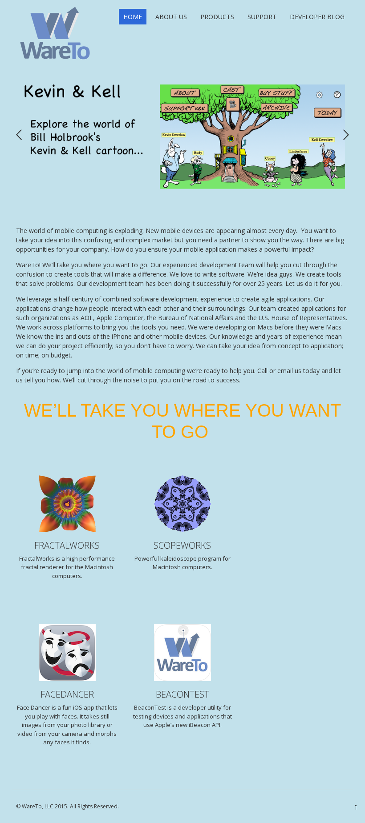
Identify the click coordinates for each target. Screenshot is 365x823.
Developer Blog (317, 16)
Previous (19, 135)
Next (346, 135)
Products (217, 16)
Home (132, 16)
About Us (171, 16)
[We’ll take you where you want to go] (55, 60)
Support (261, 16)
